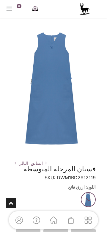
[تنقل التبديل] (9, 9)
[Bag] (70, 220)
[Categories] (88, 220)
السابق (37, 163)
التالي (23, 163)
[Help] (36, 220)
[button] (98, 152)
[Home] (53, 220)
